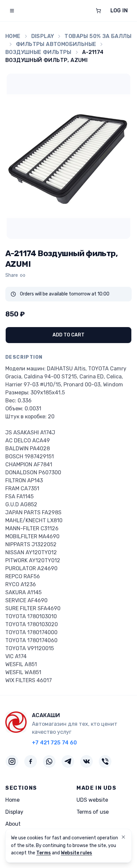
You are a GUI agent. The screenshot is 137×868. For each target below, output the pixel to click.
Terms (43, 853)
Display (42, 36)
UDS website (92, 800)
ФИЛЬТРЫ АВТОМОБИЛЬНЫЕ (56, 44)
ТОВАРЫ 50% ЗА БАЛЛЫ (98, 36)
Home (13, 36)
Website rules (76, 853)
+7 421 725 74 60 (54, 742)
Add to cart (68, 335)
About (13, 824)
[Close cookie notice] (123, 837)
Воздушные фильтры (38, 52)
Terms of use (92, 812)
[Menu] (12, 10)
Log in (119, 10)
